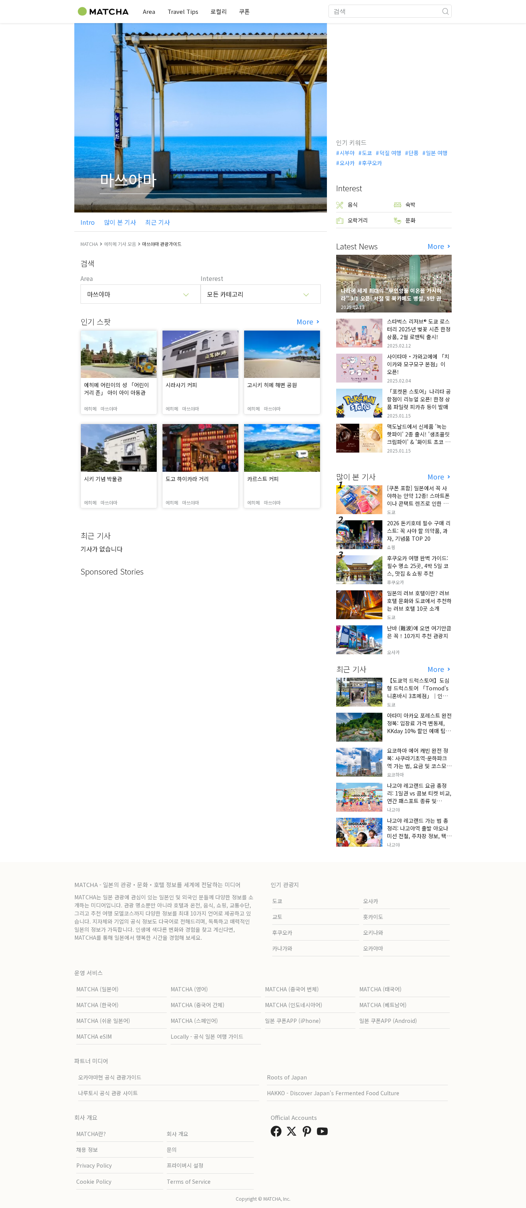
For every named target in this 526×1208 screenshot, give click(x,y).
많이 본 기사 (120, 222)
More (306, 321)
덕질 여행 (390, 152)
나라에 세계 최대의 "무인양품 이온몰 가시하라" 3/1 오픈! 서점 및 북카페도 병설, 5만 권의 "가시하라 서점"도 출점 (393, 298)
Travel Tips (183, 11)
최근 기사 (157, 222)
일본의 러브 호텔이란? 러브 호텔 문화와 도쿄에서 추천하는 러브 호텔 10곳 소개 (419, 600)
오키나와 (373, 932)
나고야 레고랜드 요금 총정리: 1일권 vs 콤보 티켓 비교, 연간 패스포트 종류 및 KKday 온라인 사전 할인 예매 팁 (419, 801)
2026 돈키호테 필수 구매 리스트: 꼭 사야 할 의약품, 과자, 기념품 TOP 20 (419, 530)
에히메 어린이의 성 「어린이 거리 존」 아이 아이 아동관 (116, 388)
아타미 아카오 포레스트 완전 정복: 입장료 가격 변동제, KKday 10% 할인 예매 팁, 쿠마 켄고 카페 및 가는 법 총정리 (419, 731)
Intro (87, 222)
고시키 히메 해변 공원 (272, 385)
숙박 (410, 204)
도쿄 (367, 152)
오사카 (347, 162)
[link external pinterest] (308, 1133)
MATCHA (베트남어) (383, 1005)
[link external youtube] (324, 1133)
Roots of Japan (287, 1077)
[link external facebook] (278, 1133)
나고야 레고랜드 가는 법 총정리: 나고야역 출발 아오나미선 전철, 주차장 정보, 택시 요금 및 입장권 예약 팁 (419, 832)
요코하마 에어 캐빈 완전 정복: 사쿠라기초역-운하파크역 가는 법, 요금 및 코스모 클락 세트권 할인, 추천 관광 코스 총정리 (418, 766)
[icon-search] (445, 11)
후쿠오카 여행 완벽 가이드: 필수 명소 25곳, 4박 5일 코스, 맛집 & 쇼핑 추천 (418, 565)
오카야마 (373, 948)
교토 (277, 917)
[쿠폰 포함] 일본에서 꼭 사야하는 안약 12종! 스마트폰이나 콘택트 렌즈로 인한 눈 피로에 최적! (418, 499)
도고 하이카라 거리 (187, 479)
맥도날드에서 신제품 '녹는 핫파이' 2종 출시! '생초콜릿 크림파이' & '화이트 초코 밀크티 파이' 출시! (418, 438)
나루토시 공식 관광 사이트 (108, 1093)
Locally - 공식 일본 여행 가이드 (207, 1036)
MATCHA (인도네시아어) (293, 1005)
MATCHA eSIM (94, 1036)
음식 (353, 204)
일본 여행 (436, 152)
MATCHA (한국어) (97, 1005)
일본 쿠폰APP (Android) (388, 1020)
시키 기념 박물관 (103, 479)
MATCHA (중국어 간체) (197, 1005)
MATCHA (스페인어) (194, 1020)
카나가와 (282, 948)
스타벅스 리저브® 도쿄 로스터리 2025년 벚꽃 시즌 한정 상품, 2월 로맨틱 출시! (419, 329)
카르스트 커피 (263, 479)
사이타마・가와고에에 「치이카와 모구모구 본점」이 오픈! (418, 364)
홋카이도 (373, 917)
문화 (410, 220)
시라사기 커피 (181, 385)
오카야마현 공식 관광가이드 (109, 1077)
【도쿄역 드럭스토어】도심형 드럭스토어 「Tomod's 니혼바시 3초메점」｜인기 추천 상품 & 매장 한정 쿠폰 (418, 692)
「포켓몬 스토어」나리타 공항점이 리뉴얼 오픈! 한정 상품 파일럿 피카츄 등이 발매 (419, 399)
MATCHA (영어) (189, 989)
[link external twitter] (293, 1133)
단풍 (414, 152)
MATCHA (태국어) (380, 989)
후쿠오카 (372, 162)
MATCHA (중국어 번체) (292, 989)
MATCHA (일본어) (97, 989)
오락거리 (358, 220)
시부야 (347, 152)
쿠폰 (244, 11)
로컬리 (219, 11)
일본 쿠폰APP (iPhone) (293, 1020)
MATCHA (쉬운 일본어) (103, 1020)
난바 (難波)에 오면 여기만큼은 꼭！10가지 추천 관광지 (419, 632)
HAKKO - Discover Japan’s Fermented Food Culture (333, 1093)
